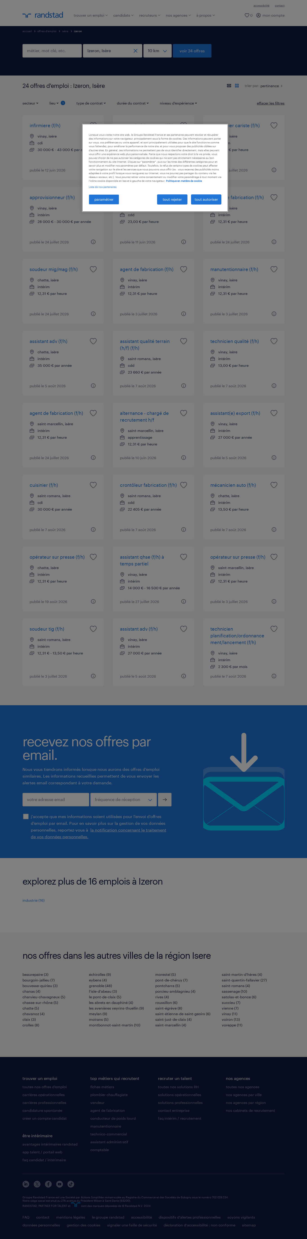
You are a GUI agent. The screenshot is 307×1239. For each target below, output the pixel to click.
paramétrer (103, 199)
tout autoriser (206, 199)
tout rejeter (172, 199)
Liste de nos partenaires (102, 186)
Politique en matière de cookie (184, 180)
